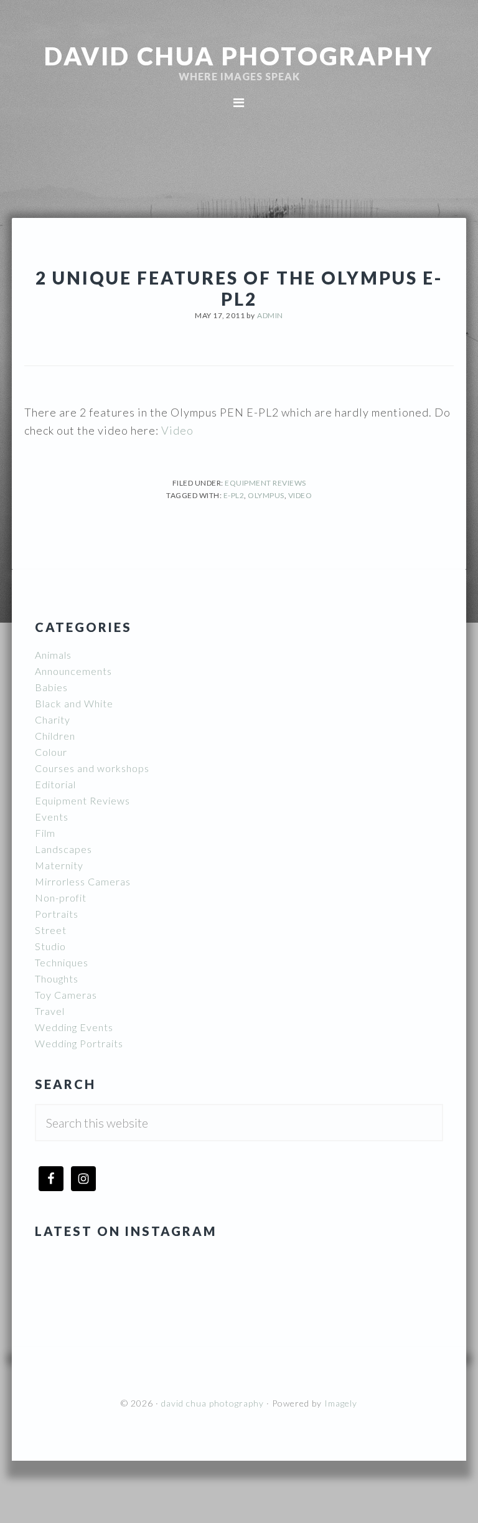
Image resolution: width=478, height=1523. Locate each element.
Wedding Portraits (79, 1043)
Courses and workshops (92, 768)
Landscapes (63, 849)
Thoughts (56, 978)
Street (51, 930)
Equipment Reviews (265, 483)
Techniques (61, 962)
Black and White (74, 703)
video (300, 495)
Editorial (55, 784)
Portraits (56, 914)
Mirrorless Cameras (83, 881)
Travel (50, 1011)
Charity (52, 719)
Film (45, 833)
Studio (50, 946)
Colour (51, 752)
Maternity (59, 865)
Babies (51, 687)
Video (176, 430)
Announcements (73, 671)
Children (55, 736)
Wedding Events (74, 1027)
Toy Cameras (66, 995)
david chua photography (239, 56)
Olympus (266, 495)
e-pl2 (234, 495)
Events (51, 817)
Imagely (340, 1403)
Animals (53, 655)
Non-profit (61, 897)
